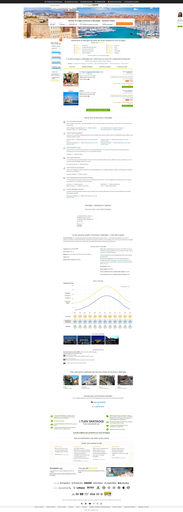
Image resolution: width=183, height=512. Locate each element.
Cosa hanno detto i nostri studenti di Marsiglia (98, 55)
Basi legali (84, 506)
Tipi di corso (72, 66)
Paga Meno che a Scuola (72, 1)
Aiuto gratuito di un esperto (132, 1)
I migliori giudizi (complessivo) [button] (79, 63)
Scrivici (77, 506)
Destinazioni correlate (122, 66)
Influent (94, 128)
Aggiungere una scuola (143, 506)
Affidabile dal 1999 (101, 1)
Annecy (65, 387)
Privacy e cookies (62, 506)
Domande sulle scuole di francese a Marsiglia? (98, 396)
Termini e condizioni (39, 506)
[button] (127, 6)
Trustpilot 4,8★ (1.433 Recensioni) (54, 1)
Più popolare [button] (90, 63)
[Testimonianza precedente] (51, 453)
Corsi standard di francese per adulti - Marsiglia (112, 128)
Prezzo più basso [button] (125, 63)
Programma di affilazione (129, 506)
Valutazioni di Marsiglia (87, 66)
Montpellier (83, 387)
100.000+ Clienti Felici (87, 1)
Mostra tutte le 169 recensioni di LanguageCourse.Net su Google (91, 471)
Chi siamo (71, 506)
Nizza (101, 387)
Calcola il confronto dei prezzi (124, 23)
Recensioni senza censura (115, 1)
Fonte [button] (106, 256)
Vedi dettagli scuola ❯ (127, 86)
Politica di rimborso (51, 506)
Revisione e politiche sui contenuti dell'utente (100, 506)
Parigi (119, 387)
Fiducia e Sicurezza (117, 506)
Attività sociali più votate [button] (114, 63)
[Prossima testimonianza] (131, 453)
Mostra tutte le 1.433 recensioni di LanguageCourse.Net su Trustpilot (63, 474)
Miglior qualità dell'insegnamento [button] (101, 63)
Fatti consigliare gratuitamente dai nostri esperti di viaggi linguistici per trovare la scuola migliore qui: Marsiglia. (98, 398)
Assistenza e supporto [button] (55, 5)
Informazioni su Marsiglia (105, 66)
